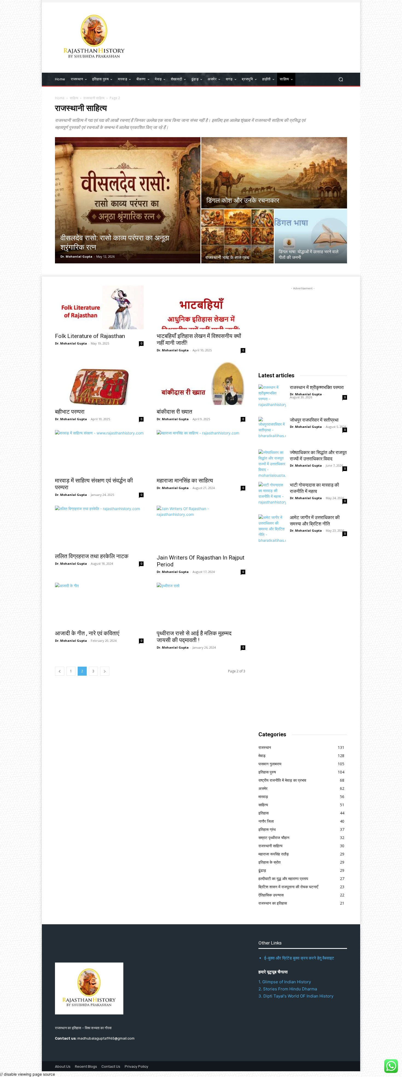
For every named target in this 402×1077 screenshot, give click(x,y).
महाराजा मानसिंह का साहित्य (185, 480)
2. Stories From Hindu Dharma (287, 988)
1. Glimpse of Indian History (284, 981)
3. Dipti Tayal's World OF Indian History (295, 996)
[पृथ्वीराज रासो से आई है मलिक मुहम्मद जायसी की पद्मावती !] (201, 604)
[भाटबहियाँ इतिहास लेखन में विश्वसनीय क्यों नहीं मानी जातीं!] (201, 307)
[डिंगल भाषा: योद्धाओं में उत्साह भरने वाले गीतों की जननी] (311, 236)
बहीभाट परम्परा (70, 411)
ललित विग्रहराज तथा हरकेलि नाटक (92, 556)
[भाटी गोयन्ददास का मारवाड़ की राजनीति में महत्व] (272, 495)
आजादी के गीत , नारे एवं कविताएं (87, 633)
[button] (340, 79)
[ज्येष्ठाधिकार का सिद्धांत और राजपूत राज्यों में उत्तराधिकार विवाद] (272, 463)
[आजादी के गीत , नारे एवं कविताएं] (99, 604)
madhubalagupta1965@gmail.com (106, 1038)
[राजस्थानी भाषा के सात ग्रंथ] (237, 236)
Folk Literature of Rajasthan (90, 336)
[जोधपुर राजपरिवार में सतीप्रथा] (272, 430)
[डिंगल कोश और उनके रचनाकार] (274, 172)
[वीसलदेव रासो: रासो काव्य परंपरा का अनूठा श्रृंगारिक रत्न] (127, 200)
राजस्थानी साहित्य (93, 98)
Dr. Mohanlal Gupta (76, 256)
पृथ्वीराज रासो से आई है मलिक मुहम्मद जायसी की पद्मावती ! (194, 636)
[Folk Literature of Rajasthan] (99, 307)
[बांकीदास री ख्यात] (201, 383)
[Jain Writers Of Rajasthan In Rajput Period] (201, 528)
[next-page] (104, 671)
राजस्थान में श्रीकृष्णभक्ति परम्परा (317, 387)
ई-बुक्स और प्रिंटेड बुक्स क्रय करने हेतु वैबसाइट (299, 958)
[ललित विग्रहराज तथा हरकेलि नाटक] (99, 527)
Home (60, 98)
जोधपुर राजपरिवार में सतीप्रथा (314, 420)
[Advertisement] (246, 37)
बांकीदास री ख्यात (174, 411)
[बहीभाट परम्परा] (99, 383)
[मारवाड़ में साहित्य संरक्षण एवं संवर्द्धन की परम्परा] (99, 452)
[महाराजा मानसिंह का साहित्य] (201, 452)
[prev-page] (59, 671)
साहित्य (74, 98)
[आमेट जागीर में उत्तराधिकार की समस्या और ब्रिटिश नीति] (272, 528)
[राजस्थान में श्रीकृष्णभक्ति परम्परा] (272, 398)
